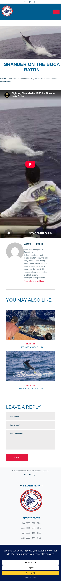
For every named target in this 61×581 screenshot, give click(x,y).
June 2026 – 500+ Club (30, 388)
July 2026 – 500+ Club (30, 347)
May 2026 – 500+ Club (31, 533)
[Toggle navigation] (56, 12)
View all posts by (34, 281)
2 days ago (30, 344)
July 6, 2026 (30, 385)
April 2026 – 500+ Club (31, 538)
